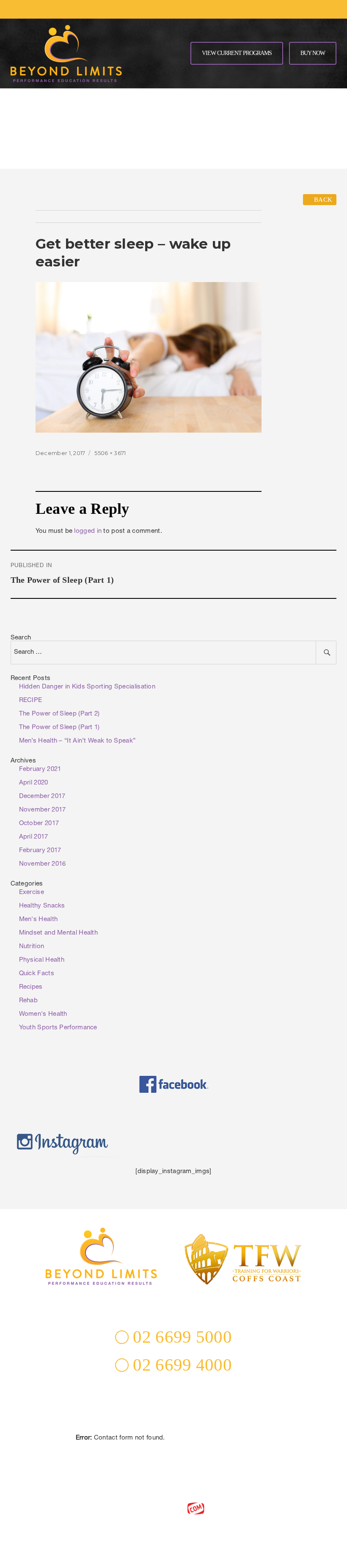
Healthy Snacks (42, 906)
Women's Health (43, 1014)
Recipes (31, 987)
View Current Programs (237, 53)
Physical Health (42, 960)
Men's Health (38, 919)
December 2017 (42, 796)
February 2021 (40, 769)
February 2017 (40, 850)
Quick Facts (36, 974)
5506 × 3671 (110, 453)
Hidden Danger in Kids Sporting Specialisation (87, 687)
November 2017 (42, 810)
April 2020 (33, 783)
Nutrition (31, 946)
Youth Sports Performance (58, 1028)
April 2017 (33, 837)
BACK (322, 199)
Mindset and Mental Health (58, 933)
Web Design (157, 1508)
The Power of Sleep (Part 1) (59, 727)
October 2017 (39, 823)
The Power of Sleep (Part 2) (59, 714)
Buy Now (312, 53)
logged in (88, 531)
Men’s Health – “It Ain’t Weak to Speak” (77, 741)
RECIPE (30, 700)
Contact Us (173, 1449)
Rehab (28, 1001)
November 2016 (42, 864)
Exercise (31, 892)
